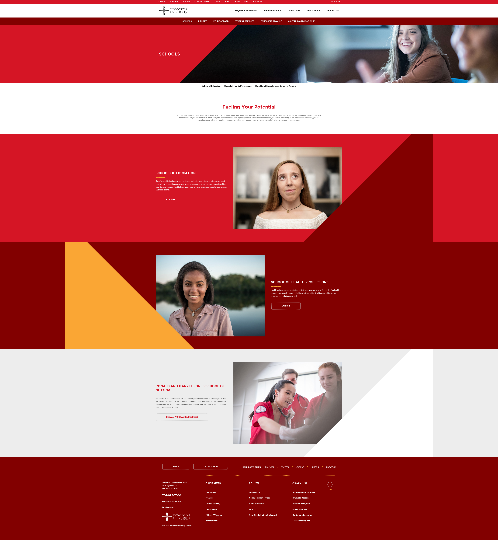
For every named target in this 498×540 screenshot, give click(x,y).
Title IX (252, 509)
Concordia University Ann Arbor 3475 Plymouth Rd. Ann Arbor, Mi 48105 (174, 486)
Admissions (213, 483)
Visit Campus (313, 10)
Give (246, 2)
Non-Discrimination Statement (263, 515)
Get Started (211, 492)
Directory (257, 2)
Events (237, 2)
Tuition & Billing (213, 504)
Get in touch (211, 466)
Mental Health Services (259, 498)
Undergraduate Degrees (303, 492)
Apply (162, 2)
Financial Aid (211, 509)
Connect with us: (252, 467)
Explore (170, 199)
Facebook (269, 467)
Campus (254, 483)
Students (174, 2)
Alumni (217, 2)
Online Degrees (299, 509)
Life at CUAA (294, 10)
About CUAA (333, 10)
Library (202, 21)
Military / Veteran (214, 515)
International (211, 521)
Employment (168, 507)
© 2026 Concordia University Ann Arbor (178, 525)
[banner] (249, 54)
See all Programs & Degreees (182, 417)
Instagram (331, 467)
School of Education (211, 86)
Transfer (209, 498)
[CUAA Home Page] (173, 11)
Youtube (300, 467)
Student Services (244, 21)
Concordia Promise (271, 21)
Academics (300, 483)
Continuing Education (300, 21)
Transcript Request (301, 521)
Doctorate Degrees (301, 504)
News (227, 2)
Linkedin (315, 467)
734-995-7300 (171, 495)
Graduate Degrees (300, 498)
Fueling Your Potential (249, 106)
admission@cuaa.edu (171, 501)
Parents (186, 2)
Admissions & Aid (272, 10)
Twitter (285, 467)
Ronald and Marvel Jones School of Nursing (275, 86)
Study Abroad (221, 21)
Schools (187, 21)
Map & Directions (257, 504)
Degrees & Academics (246, 10)
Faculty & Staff (202, 2)
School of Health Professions (237, 86)
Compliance (254, 492)
